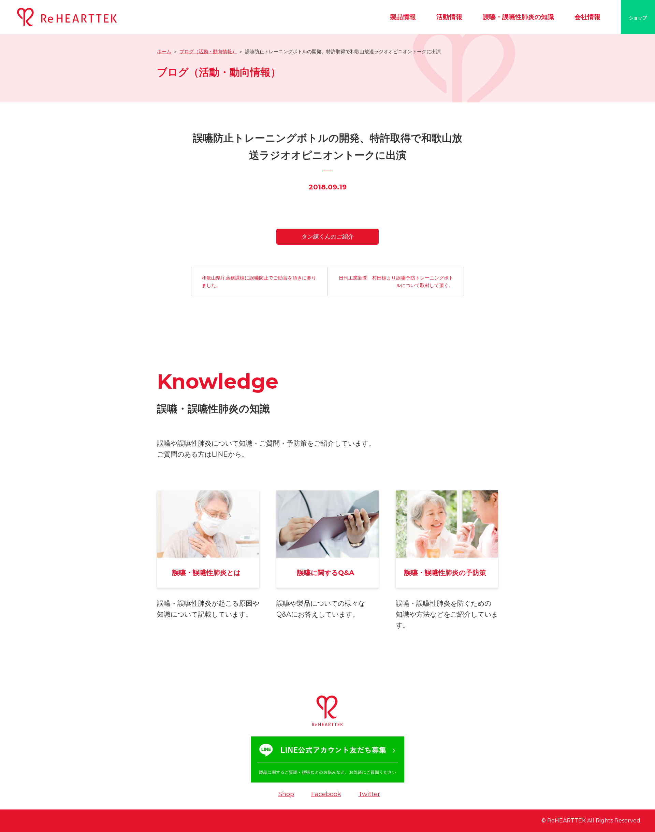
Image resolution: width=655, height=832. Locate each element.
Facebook (326, 794)
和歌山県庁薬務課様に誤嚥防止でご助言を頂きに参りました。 (259, 281)
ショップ (638, 17)
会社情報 (587, 17)
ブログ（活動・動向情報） (208, 51)
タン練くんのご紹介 (328, 236)
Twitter (369, 794)
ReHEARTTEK (566, 820)
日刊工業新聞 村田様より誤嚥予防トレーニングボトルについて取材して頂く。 (396, 281)
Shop (286, 794)
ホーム (164, 51)
